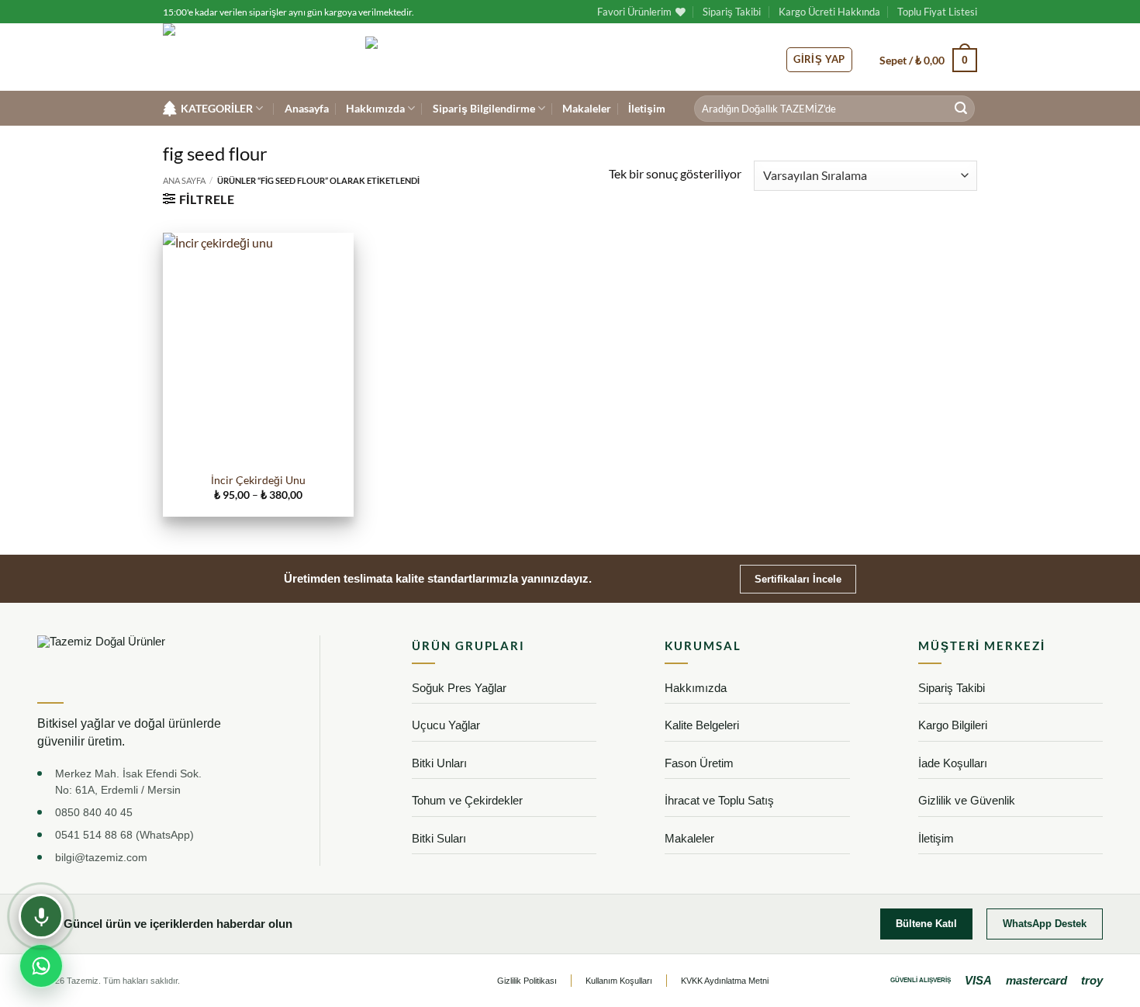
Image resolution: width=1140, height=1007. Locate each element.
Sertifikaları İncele (798, 579)
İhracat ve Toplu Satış (719, 800)
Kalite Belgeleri (702, 725)
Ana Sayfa (184, 180)
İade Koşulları (952, 763)
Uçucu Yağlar (446, 725)
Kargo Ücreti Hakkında (829, 11)
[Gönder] (961, 108)
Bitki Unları (439, 763)
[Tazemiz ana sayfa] (124, 662)
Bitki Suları (439, 838)
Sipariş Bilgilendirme (484, 108)
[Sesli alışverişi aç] (41, 916)
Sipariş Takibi (732, 11)
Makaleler (586, 108)
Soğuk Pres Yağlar (459, 687)
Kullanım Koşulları (619, 980)
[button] (928, 59)
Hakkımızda (375, 108)
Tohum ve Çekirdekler (467, 800)
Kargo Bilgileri (952, 725)
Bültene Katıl (926, 923)
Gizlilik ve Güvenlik (966, 800)
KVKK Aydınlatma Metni (725, 980)
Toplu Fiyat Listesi (937, 11)
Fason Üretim (699, 763)
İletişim (646, 108)
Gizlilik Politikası (527, 980)
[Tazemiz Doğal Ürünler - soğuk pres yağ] (252, 57)
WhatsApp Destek (1044, 923)
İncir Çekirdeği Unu (258, 479)
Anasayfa (307, 108)
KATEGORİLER (217, 108)
